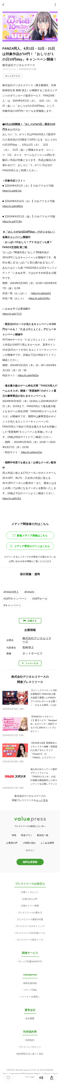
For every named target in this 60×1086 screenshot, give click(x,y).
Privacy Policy (43, 1073)
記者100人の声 (29, 899)
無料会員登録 (30, 862)
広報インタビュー (30, 892)
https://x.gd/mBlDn (12, 206)
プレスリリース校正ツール (29, 939)
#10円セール (40, 598)
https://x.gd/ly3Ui (11, 498)
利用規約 (29, 1040)
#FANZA (29, 592)
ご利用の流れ (29, 843)
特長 (14, 835)
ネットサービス (12, 76)
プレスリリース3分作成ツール (30, 933)
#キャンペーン (12, 605)
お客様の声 (11, 843)
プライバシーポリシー (30, 1047)
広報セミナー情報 (30, 905)
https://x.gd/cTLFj (12, 313)
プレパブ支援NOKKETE (30, 961)
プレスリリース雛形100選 (30, 919)
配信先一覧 (42, 835)
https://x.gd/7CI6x (12, 221)
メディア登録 (30, 990)
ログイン (30, 850)
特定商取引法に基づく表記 (29, 1054)
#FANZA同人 (11, 592)
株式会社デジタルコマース (18, 65)
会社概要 (29, 1018)
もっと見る (42, 800)
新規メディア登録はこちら (32, 535)
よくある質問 (47, 843)
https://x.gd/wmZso (31, 452)
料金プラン (26, 835)
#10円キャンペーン (15, 598)
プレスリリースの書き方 (30, 912)
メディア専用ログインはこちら (32, 546)
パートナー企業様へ (30, 996)
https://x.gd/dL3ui (12, 190)
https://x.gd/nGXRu (39, 298)
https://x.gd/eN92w (28, 375)
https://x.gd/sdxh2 (41, 293)
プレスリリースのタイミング (29, 926)
